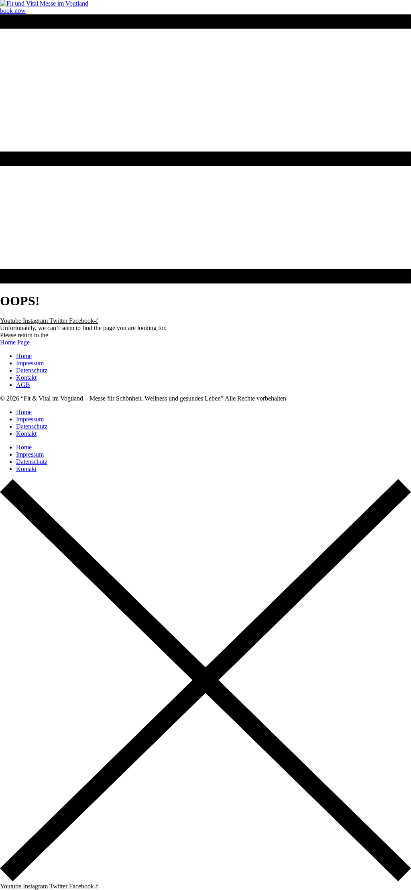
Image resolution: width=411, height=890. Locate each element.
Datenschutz (31, 426)
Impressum (30, 419)
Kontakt (26, 433)
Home (24, 412)
